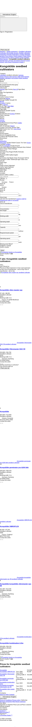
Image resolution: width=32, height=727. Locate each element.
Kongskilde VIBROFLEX (9, 526)
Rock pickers (9, 56)
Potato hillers (27, 56)
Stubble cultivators (24, 53)
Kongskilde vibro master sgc (11, 290)
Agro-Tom (13, 60)
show (2, 250)
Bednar (18, 60)
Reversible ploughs (13, 53)
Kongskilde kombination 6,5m (11, 643)
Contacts (11, 694)
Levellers (22, 54)
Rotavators (15, 54)
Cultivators (3, 53)
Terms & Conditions (6, 700)
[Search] (13, 24)
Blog (13, 701)
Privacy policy (16, 700)
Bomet (23, 60)
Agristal (2, 60)
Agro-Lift (7, 60)
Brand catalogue (21, 701)
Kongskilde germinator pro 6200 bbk (14, 467)
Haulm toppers (17, 56)
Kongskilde (4, 411)
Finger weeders (24, 57)
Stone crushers (14, 57)
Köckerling (15, 62)
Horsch (2, 62)
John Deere (8, 62)
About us (2, 694)
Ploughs (9, 54)
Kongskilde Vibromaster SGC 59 (12, 349)
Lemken (21, 62)
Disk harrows (4, 59)
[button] (16, 41)
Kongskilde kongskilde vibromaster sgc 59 (7, 686)
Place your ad (5, 368)
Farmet (28, 60)
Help (7, 694)
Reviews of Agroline (6, 701)
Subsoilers (3, 54)
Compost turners (5, 57)
